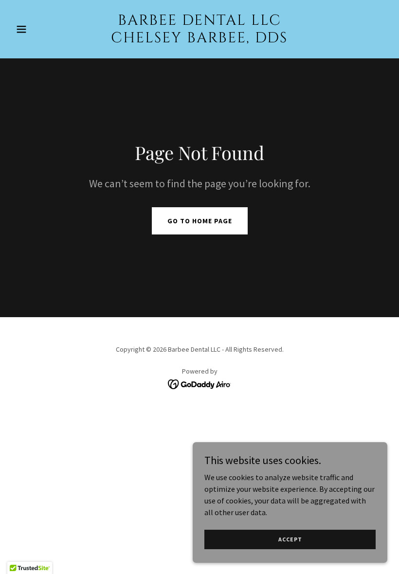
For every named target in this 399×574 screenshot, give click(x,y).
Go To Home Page (199, 220)
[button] (40, 29)
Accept (290, 539)
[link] (199, 39)
